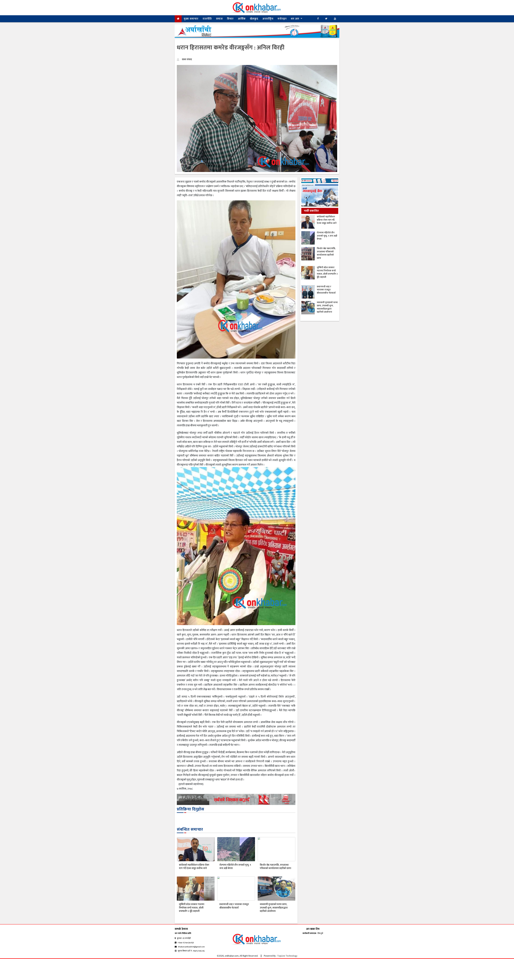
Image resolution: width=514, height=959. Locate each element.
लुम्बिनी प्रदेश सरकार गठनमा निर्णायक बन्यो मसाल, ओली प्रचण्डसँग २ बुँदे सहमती (191, 907)
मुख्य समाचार (191, 18)
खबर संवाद (187, 59)
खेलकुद (254, 18)
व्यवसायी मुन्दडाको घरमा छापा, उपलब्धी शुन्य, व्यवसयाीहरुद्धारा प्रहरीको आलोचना (274, 907)
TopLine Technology (287, 956)
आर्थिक (242, 18)
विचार (230, 18)
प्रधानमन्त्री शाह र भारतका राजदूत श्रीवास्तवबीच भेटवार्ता (234, 906)
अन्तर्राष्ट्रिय (267, 18)
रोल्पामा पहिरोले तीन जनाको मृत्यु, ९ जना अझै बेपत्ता (235, 866)
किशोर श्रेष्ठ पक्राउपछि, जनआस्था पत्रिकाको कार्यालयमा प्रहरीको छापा (275, 866)
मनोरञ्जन (282, 18)
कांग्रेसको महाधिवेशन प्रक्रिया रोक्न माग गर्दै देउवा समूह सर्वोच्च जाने (194, 866)
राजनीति (207, 18)
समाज (219, 18)
